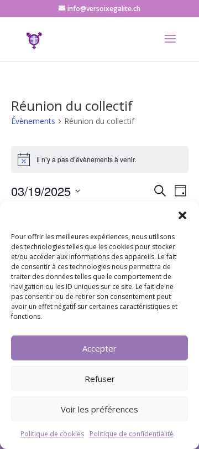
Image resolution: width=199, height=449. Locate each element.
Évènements (33, 121)
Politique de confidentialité (132, 433)
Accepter (99, 348)
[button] (182, 215)
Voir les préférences (99, 409)
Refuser (100, 378)
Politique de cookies (52, 433)
